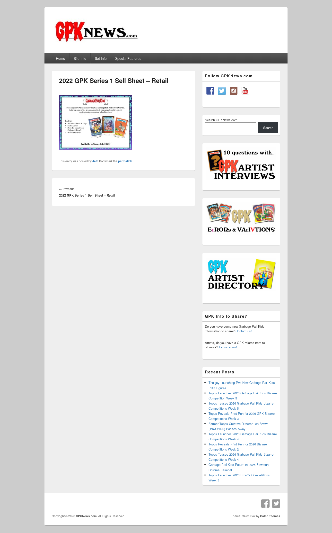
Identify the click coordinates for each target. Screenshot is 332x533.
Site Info (80, 58)
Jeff (95, 161)
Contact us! (244, 331)
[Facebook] (265, 503)
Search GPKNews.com (221, 119)
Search (268, 127)
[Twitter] (276, 503)
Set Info (101, 58)
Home (60, 58)
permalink (125, 161)
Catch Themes (270, 516)
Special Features (128, 58)
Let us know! (228, 347)
